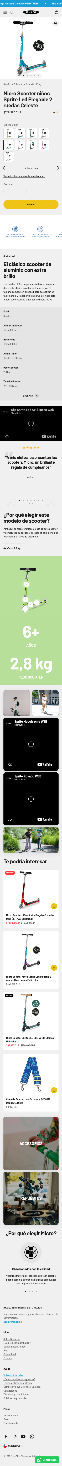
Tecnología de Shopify (31, 1456)
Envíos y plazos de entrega (17, 1383)
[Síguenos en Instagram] (14, 1436)
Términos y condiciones (16, 1394)
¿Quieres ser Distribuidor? (17, 1342)
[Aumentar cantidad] (22, 191)
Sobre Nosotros (11, 1339)
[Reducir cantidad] (8, 191)
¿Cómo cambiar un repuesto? (19, 1379)
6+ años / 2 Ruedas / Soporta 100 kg (22, 84)
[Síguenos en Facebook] (5, 1436)
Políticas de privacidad (15, 1398)
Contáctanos (10, 1390)
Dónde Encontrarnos (14, 1346)
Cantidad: (8, 184)
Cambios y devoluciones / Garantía (21, 1386)
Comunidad (9, 1354)
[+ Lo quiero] (54, 906)
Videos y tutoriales (13, 1375)
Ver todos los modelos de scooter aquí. (24, 176)
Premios (7, 1358)
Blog (5, 1350)
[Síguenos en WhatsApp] (32, 1436)
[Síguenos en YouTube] (23, 1436)
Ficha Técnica (31, 168)
